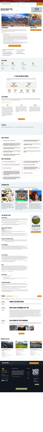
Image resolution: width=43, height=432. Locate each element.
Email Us (35, 379)
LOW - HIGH (12, 298)
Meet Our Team (7, 271)
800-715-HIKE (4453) (36, 378)
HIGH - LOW (17, 298)
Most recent (7, 298)
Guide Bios (18, 145)
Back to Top (36, 384)
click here (20, 288)
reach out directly (3, 241)
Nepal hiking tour (6, 106)
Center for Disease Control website (20, 260)
